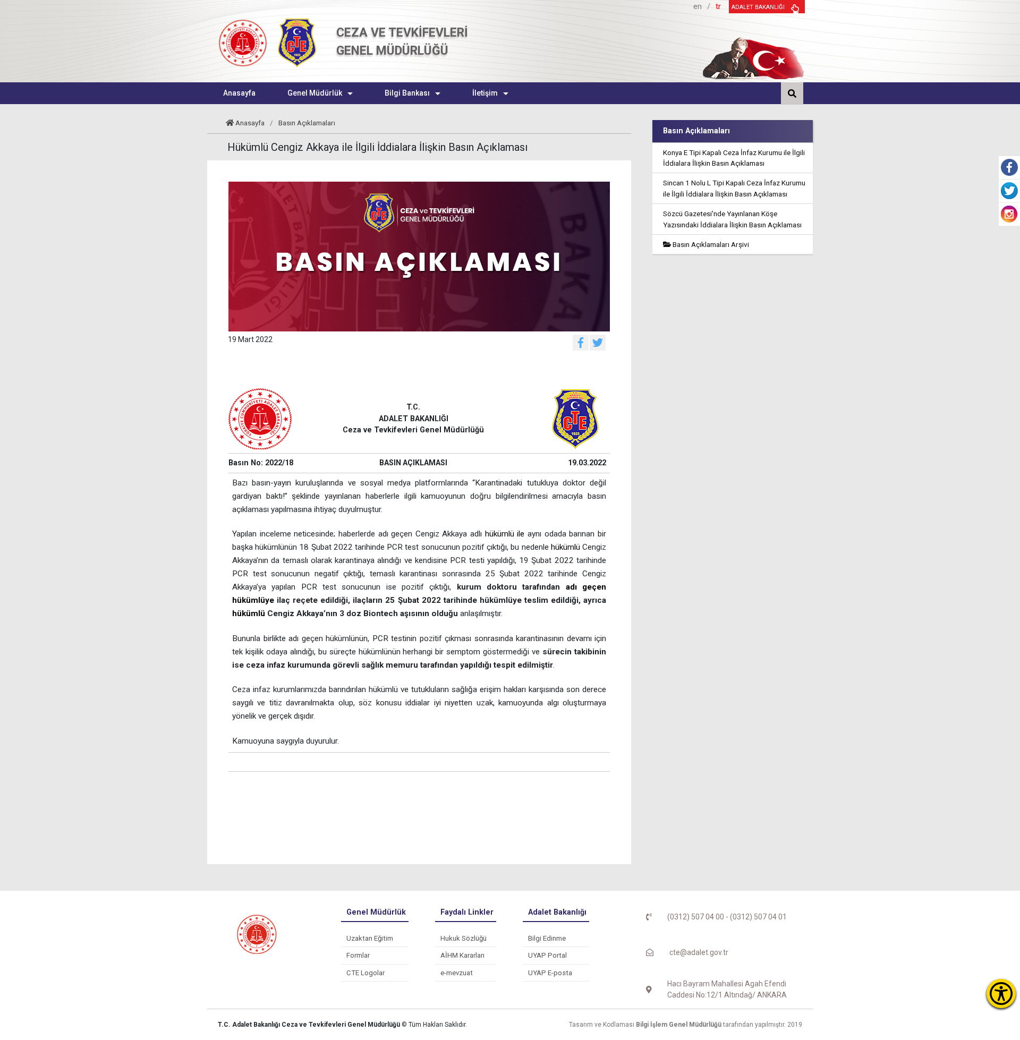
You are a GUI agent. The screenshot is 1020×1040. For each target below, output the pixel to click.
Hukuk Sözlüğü (463, 938)
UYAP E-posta (550, 973)
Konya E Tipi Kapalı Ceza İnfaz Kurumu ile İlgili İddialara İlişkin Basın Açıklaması (734, 157)
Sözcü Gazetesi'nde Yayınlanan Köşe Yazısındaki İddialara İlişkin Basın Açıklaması (732, 218)
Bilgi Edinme (547, 938)
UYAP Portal (547, 955)
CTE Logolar (365, 973)
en (697, 6)
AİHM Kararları (462, 955)
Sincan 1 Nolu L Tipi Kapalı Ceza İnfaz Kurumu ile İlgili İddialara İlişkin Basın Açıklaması (734, 188)
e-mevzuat (456, 973)
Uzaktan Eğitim (369, 938)
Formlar (358, 955)
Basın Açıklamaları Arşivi (710, 244)
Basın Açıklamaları (306, 122)
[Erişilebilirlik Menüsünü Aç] (1001, 993)
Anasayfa (250, 122)
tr (718, 6)
